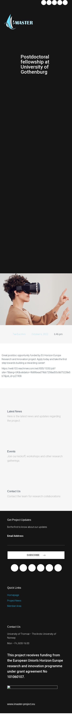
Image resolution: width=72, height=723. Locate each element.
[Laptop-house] (58, 568)
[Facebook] (49, 2)
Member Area (14, 606)
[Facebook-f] (14, 568)
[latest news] (10, 403)
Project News (14, 600)
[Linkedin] (43, 2)
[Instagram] (65, 2)
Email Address (15, 536)
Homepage (13, 595)
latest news (14, 411)
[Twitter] (59, 2)
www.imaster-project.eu (21, 704)
